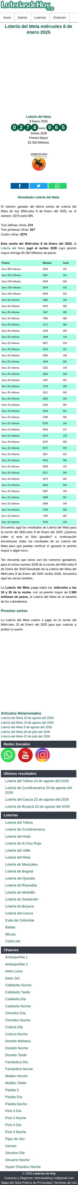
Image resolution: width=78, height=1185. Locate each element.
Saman (11, 1146)
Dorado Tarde (16, 1055)
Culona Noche (16, 1034)
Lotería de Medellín (20, 892)
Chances (59, 17)
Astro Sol (12, 978)
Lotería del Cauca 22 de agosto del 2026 (37, 799)
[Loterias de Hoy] (27, 10)
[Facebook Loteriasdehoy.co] (15, 761)
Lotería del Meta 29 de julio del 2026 (25, 732)
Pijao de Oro (15, 1139)
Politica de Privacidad (37, 1182)
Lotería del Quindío (20, 878)
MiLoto (10, 934)
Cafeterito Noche (18, 985)
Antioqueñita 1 (16, 957)
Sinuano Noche (17, 1160)
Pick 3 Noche (15, 1118)
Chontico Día (15, 1013)
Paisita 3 (12, 1090)
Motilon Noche (16, 1076)
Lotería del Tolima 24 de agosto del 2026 (37, 781)
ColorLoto (12, 941)
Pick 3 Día (13, 1111)
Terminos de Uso (65, 1182)
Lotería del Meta (38, 117)
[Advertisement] (39, 74)
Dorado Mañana (18, 1041)
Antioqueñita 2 (16, 964)
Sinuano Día (15, 1153)
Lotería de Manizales (21, 864)
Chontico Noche (17, 1020)
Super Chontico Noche (23, 1167)
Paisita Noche (16, 1104)
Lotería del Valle (17, 850)
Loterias (40, 17)
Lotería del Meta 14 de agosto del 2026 (27, 722)
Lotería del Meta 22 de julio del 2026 (25, 736)
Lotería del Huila (18, 836)
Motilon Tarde (15, 1083)
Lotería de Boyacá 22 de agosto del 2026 (37, 806)
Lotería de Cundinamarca (25, 829)
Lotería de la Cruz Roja (23, 843)
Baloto (22, 17)
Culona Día (14, 1027)
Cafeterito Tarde (17, 992)
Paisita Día (13, 1097)
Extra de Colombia (19, 920)
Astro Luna (13, 971)
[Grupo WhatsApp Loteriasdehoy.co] (8, 761)
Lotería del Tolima (19, 822)
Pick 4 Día (13, 1125)
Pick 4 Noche (15, 1132)
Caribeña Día (15, 999)
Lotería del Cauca (19, 913)
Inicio (7, 17)
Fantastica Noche (19, 1069)
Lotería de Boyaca (19, 906)
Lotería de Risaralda (21, 885)
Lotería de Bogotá (19, 871)
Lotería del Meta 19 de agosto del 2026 (27, 718)
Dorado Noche (16, 1048)
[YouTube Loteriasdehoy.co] (26, 761)
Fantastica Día (16, 1062)
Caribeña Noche (18, 1006)
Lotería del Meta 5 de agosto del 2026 (26, 727)
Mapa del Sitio (10, 1182)
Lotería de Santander (21, 899)
